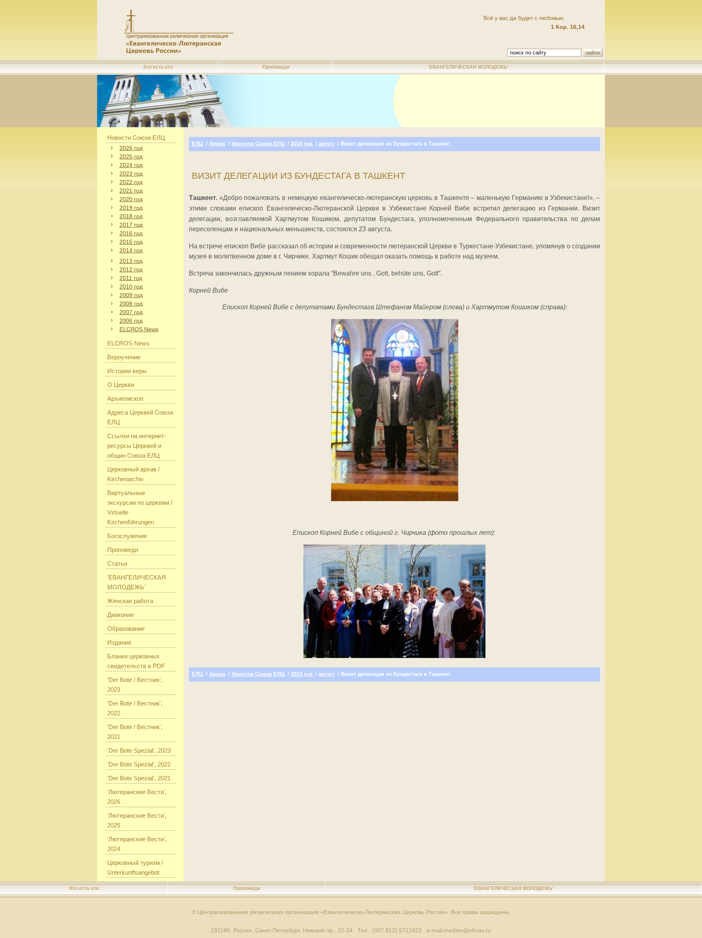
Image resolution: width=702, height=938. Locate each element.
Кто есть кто (158, 67)
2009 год (131, 295)
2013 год (131, 261)
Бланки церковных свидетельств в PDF (136, 661)
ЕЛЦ (197, 144)
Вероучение (124, 357)
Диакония (120, 614)
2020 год (131, 199)
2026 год (131, 148)
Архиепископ (125, 398)
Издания (119, 642)
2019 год (131, 207)
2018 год (131, 216)
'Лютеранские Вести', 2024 (137, 844)
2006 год (131, 320)
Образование (126, 628)
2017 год (131, 224)
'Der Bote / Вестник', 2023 (134, 684)
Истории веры (127, 370)
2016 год (131, 233)
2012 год (131, 269)
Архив (217, 144)
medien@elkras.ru (467, 930)
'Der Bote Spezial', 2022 (139, 764)
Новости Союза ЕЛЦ (136, 137)
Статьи (117, 563)
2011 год (130, 278)
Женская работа (130, 600)
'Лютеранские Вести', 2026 (137, 796)
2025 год (131, 156)
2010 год (131, 286)
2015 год (131, 242)
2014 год (131, 250)
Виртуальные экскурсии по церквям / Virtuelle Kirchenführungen (139, 507)
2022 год (131, 182)
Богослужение (127, 535)
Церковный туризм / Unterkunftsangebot (135, 867)
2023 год (131, 173)
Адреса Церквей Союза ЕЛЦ (140, 417)
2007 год (131, 312)
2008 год (131, 303)
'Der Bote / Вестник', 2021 (134, 731)
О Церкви (120, 384)
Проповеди (275, 67)
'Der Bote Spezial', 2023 (139, 750)
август (326, 144)
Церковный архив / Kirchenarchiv (133, 474)
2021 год (131, 190)
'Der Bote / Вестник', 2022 (134, 708)
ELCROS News (138, 329)
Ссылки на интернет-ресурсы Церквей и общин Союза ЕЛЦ (136, 445)
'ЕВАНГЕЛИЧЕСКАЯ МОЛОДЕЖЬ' (468, 67)
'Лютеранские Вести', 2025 (137, 820)
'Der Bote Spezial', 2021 (139, 778)
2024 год (131, 165)
